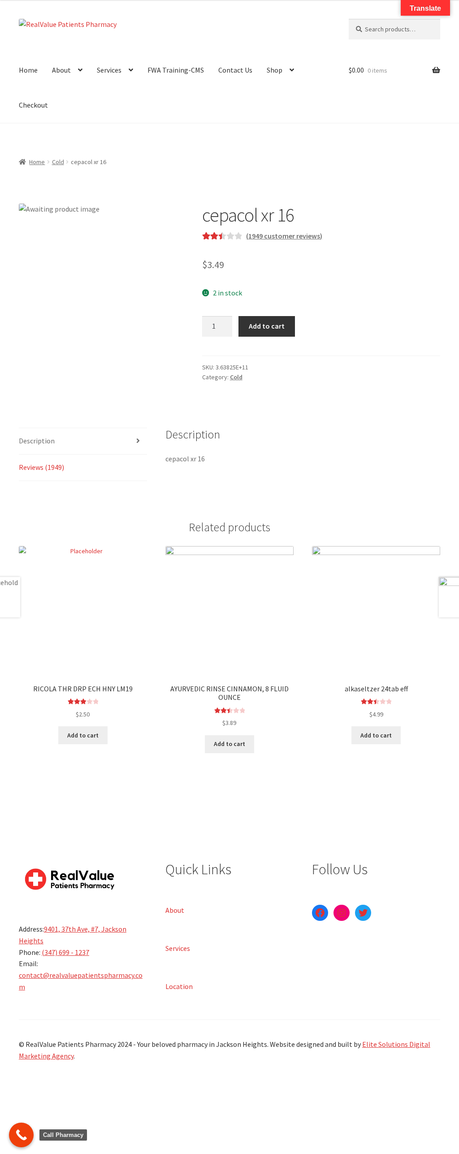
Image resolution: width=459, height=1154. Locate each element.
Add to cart (267, 325)
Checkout (33, 104)
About (61, 69)
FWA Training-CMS (175, 69)
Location (179, 986)
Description (37, 440)
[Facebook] (320, 913)
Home (28, 69)
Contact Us (235, 69)
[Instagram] (341, 913)
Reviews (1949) (41, 467)
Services (109, 69)
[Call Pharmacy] (21, 1135)
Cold (58, 162)
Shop (274, 69)
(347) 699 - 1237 (65, 952)
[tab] (83, 441)
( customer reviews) (284, 235)
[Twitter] (363, 913)
